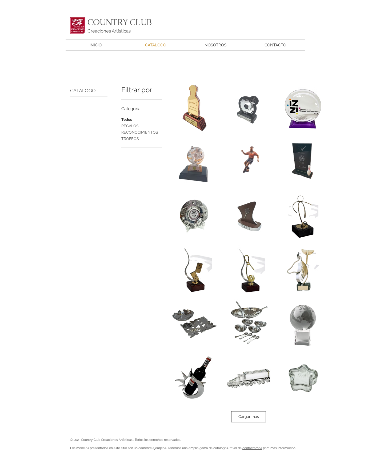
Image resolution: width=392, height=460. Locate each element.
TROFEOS (130, 139)
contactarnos (252, 448)
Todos (126, 119)
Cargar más (248, 416)
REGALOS (130, 126)
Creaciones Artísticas (109, 31)
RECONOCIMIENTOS (139, 132)
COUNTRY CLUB (119, 22)
